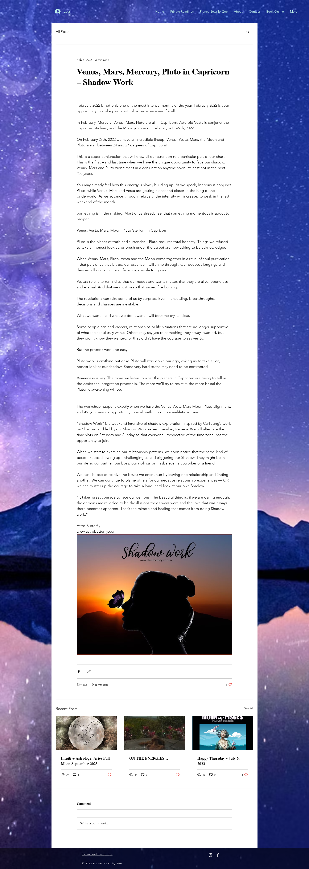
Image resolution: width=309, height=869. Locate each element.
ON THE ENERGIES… (148, 758)
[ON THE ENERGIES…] (154, 733)
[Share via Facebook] (79, 672)
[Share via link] (89, 672)
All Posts (62, 31)
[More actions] (229, 59)
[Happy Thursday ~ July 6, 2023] (222, 733)
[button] (248, 31)
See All (248, 708)
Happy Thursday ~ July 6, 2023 (218, 760)
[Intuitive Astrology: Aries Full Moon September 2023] (86, 733)
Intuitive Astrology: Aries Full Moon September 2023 (85, 760)
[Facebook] (217, 855)
